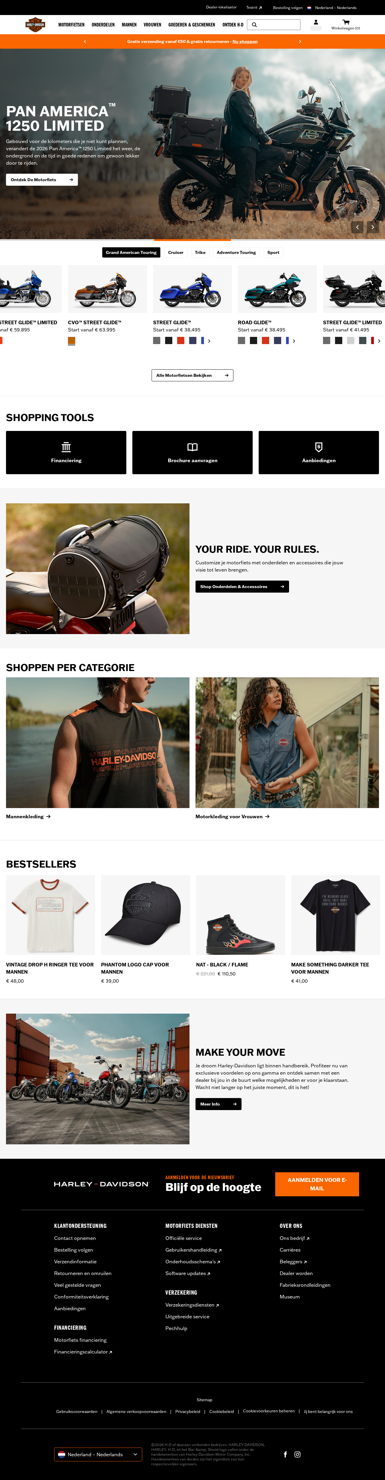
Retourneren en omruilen (83, 1273)
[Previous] (85, 41)
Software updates (185, 1273)
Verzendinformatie (75, 1262)
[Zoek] (273, 24)
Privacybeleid (187, 1411)
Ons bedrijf (292, 1238)
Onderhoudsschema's (190, 1262)
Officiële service (183, 1238)
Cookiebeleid (221, 1411)
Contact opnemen (75, 1238)
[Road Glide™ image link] (277, 289)
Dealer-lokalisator (221, 7)
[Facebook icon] (285, 1454)
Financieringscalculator (81, 1352)
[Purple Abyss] (192, 340)
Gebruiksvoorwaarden (76, 1411)
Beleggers (291, 1262)
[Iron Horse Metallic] (362, 340)
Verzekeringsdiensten (189, 1305)
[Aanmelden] (316, 24)
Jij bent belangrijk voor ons (328, 1411)
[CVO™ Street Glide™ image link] (107, 289)
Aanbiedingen (70, 1308)
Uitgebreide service (187, 1317)
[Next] (300, 41)
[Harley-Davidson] (105, 1184)
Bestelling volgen (288, 7)
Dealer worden (296, 1273)
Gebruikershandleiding (191, 1250)
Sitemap (204, 1399)
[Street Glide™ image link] (192, 289)
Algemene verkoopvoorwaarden (136, 1411)
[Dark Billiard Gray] (156, 340)
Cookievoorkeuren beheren (269, 1410)
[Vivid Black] (168, 340)
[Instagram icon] (297, 1454)
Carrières (290, 1250)
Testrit (251, 7)
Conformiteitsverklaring (81, 1297)
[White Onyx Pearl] (350, 340)
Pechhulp (176, 1328)
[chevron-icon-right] (209, 341)
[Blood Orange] (180, 340)
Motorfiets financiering (80, 1340)
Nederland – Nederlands (335, 7)
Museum (290, 1297)
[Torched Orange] (71, 340)
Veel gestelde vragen (77, 1285)
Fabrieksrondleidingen (305, 1285)
